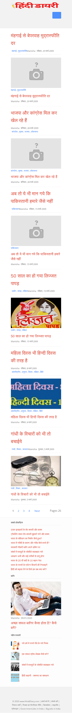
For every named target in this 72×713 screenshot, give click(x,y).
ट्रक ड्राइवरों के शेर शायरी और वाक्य (26, 529)
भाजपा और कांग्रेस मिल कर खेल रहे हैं (34, 177)
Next (37, 511)
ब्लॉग (13, 575)
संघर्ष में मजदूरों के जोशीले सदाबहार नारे (27, 551)
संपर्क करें (54, 701)
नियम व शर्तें (16, 705)
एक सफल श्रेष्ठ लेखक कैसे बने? (35, 654)
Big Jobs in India (53, 708)
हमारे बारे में (45, 701)
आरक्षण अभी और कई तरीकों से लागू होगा (27, 556)
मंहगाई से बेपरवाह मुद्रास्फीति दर (30, 96)
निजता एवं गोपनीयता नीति (32, 705)
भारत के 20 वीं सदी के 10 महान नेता (26, 560)
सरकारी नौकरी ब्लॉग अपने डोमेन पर (25, 547)
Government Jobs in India (32, 708)
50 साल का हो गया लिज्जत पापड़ (31, 336)
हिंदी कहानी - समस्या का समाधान (35, 675)
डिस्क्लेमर (46, 705)
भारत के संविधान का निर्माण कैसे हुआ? (26, 538)
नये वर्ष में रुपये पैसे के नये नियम (35, 643)
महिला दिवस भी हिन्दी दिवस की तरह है (34, 417)
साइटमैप (55, 705)
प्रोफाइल (15, 708)
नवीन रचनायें (15, 635)
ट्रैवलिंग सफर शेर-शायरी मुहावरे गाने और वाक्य (30, 534)
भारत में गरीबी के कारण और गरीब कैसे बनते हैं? (30, 542)
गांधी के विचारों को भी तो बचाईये (30, 494)
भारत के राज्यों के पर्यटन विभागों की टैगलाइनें (29, 565)
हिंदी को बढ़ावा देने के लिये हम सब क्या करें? (29, 569)
